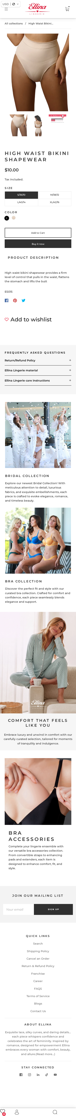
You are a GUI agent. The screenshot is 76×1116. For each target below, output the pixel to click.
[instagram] (29, 1075)
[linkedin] (38, 1075)
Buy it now (38, 243)
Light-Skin (14, 218)
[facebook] (21, 1075)
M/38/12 (54, 194)
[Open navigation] (9, 9)
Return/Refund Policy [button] (20, 360)
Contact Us (38, 1011)
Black (6, 218)
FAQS (38, 988)
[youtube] (55, 1075)
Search (38, 943)
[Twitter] (23, 300)
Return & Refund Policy (38, 966)
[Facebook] (6, 300)
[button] (13, 73)
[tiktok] (46, 1075)
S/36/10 (21, 194)
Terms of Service (38, 996)
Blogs (38, 1003)
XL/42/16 (54, 202)
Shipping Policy (38, 951)
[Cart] (67, 9)
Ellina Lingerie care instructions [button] (27, 380)
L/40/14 (21, 202)
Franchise (38, 973)
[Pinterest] (15, 300)
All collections (14, 23)
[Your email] (18, 909)
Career (38, 981)
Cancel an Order (38, 958)
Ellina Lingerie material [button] (21, 370)
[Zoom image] (38, 73)
